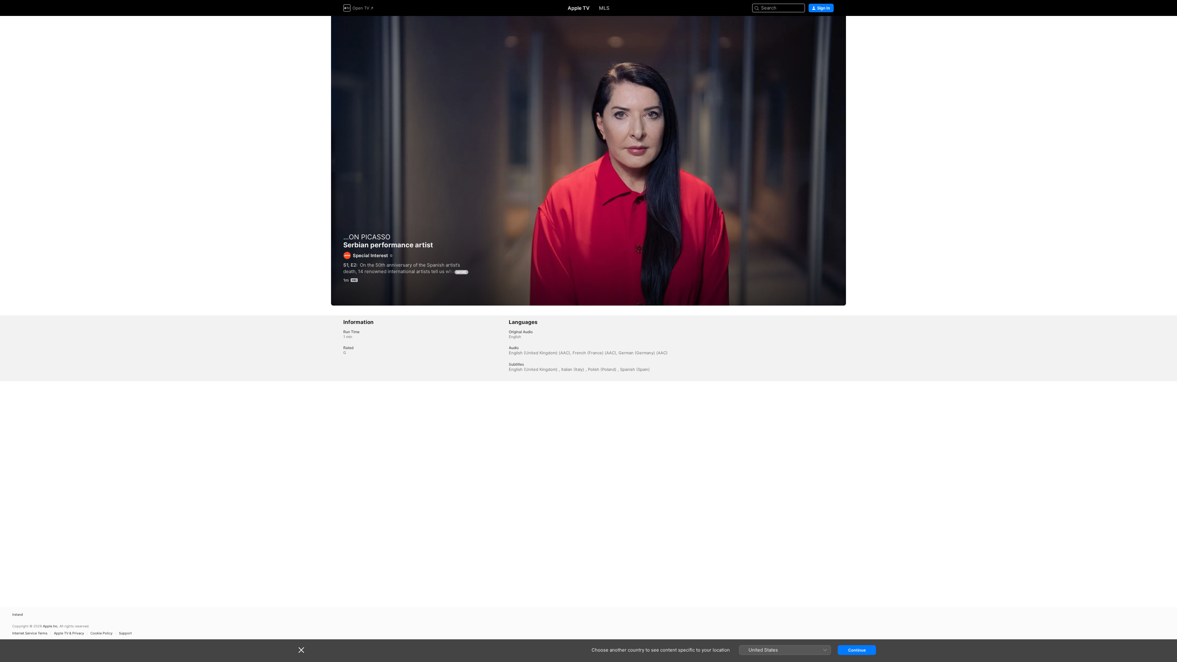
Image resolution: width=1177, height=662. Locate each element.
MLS (604, 8)
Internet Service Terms (30, 633)
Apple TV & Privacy (69, 633)
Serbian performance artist (588, 161)
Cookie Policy (101, 633)
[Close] (301, 650)
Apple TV (579, 8)
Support (125, 633)
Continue (857, 650)
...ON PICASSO (366, 237)
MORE (461, 272)
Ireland (17, 614)
